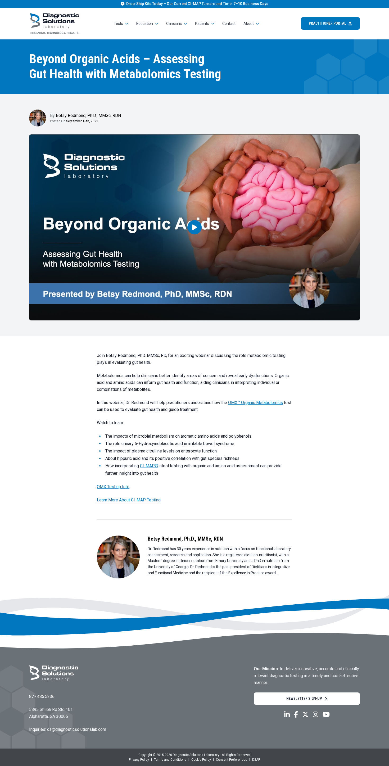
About (248, 23)
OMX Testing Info (113, 486)
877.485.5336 (42, 696)
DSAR (256, 760)
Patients (202, 23)
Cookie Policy (201, 760)
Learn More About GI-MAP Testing (129, 499)
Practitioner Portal (327, 23)
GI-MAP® (149, 465)
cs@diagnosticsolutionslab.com (76, 729)
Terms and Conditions (170, 760)
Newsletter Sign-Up (304, 698)
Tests (118, 23)
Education (144, 23)
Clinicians (174, 23)
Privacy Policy (139, 760)
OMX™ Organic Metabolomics (255, 402)
